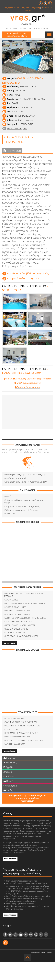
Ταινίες (9, 790)
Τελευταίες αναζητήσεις (15, 510)
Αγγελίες (9, 767)
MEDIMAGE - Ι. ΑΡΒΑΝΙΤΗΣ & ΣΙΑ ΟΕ (21, 733)
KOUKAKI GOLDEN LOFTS (16, 628)
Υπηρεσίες (9, 506)
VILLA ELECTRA (11, 729)
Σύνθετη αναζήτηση (38, 474)
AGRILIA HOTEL (28, 625)
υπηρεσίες (35, 7)
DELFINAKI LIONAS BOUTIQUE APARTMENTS (25, 603)
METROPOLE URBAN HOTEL (17, 610)
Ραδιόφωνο (11, 785)
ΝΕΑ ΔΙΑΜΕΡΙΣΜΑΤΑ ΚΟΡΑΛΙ (17, 736)
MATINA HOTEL (36, 740)
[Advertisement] (27, 412)
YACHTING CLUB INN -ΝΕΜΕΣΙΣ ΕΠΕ (21, 722)
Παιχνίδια (11, 781)
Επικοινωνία (10, 513)
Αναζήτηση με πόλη (38, 482)
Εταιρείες (10, 758)
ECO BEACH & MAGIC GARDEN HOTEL (22, 636)
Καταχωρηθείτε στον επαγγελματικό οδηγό (17, 34)
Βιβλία (9, 771)
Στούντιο (19, 378)
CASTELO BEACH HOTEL (16, 607)
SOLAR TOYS (34, 725)
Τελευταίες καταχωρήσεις (29, 506)
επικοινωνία (46, 7)
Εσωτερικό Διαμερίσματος (38, 378)
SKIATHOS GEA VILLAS (15, 632)
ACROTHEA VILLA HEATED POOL (19, 621)
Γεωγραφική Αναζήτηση (15, 474)
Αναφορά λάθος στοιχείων (23, 278)
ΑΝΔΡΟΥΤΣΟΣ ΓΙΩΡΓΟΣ (15, 740)
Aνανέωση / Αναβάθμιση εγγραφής (28, 273)
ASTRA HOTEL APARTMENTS (17, 614)
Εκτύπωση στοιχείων (17, 128)
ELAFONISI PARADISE (14, 718)
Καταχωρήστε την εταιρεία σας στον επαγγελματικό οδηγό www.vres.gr (27, 798)
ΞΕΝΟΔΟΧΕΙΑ (27, 124)
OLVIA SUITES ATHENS (15, 725)
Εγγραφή (34, 510)
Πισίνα (9, 378)
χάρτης (28, 10)
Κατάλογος (11, 762)
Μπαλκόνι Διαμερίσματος (28, 383)
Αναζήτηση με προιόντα (15, 482)
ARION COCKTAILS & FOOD (17, 618)
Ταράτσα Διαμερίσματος (28, 387)
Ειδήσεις (9, 776)
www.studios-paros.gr (22, 120)
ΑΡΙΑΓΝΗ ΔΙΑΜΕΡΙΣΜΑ (15, 744)
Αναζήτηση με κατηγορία (16, 478)
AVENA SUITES (11, 599)
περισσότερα (9, 643)
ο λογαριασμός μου (12, 7)
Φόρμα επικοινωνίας (25, 115)
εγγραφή (25, 7)
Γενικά (8, 496)
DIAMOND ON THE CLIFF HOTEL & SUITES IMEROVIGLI (23, 594)
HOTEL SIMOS (11, 625)
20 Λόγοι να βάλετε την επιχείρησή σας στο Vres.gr (23, 501)
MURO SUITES (39, 618)
